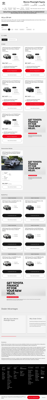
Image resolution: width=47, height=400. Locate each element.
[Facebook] (41, 377)
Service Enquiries (37, 379)
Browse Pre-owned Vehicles (30, 371)
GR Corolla (22, 374)
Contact (43, 8)
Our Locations (43, 371)
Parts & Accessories (22, 8)
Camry (3, 376)
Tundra (15, 375)
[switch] (9, 39)
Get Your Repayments (12, 70)
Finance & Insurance (27, 8)
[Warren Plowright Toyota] (3, 3)
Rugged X (22, 29)
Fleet (31, 8)
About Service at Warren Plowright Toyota (37, 375)
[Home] (3, 8)
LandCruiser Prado (9, 377)
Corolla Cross (8, 384)
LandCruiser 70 (16, 373)
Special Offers (14, 8)
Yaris (3, 372)
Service (18, 8)
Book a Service (36, 371)
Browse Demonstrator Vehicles (31, 375)
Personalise (35, 8)
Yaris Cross (9, 382)
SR (9, 29)
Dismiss (44, 397)
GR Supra (22, 375)
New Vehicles (5, 8)
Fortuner (9, 380)
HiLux (15, 371)
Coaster (15, 378)
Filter (5, 35)
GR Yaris (21, 371)
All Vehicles (4, 25)
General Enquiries (42, 373)
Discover (39, 8)
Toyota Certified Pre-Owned (30, 382)
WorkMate (4, 29)
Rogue (16, 29)
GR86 (21, 372)
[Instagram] (43, 377)
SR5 (12, 29)
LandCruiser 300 (9, 388)
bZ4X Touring (8, 374)
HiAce (15, 376)
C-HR (8, 379)
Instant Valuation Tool (30, 379)
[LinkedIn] (44, 377)
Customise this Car (12, 215)
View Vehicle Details (12, 75)
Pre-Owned (30, 367)
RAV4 (8, 371)
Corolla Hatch (3, 374)
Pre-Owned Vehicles (10, 8)
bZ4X (8, 372)
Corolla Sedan (3, 378)
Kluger (8, 386)
